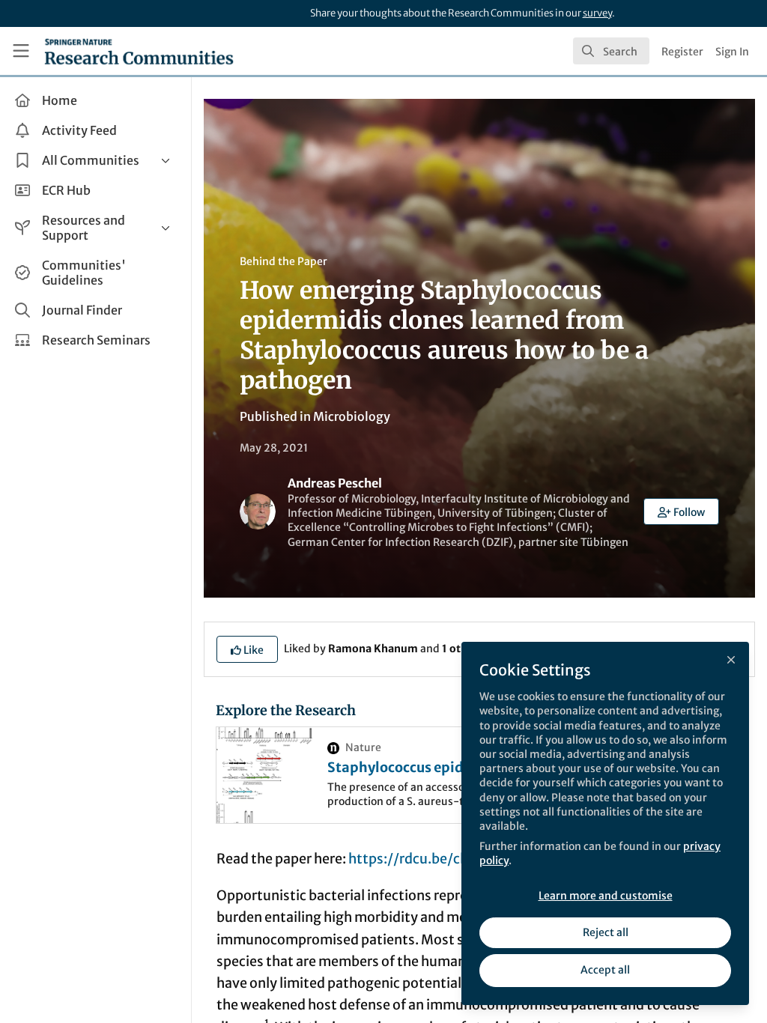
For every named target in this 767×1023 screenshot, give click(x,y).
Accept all (605, 970)
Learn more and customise (606, 895)
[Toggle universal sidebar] (21, 51)
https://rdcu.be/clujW (418, 858)
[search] (611, 50)
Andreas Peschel (335, 483)
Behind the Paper (283, 261)
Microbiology (351, 416)
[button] (681, 511)
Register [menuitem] (682, 51)
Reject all (605, 932)
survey (597, 13)
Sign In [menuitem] (732, 51)
